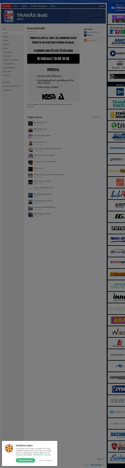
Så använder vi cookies (42, 455)
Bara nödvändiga (45, 460)
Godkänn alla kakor (25, 460)
